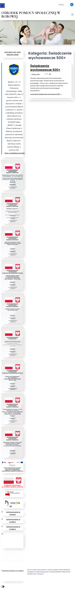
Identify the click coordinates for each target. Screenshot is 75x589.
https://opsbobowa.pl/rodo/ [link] (15, 153)
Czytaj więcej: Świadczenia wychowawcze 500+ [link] (45, 94)
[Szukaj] (71, 4)
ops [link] (50, 74)
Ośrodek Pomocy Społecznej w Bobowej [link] (30, 14)
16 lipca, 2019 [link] (36, 74)
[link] (2, 5)
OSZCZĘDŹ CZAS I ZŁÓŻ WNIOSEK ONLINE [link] (12, 53)
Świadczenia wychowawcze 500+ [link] (45, 68)
